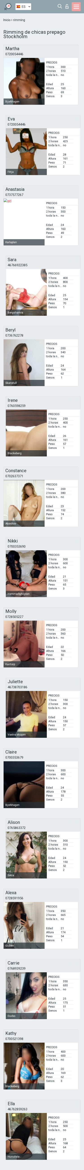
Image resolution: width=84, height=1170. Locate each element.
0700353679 (14, 758)
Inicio (7, 20)
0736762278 (14, 335)
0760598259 (17, 406)
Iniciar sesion (68, 5)
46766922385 (17, 265)
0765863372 (17, 828)
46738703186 (17, 687)
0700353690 (17, 546)
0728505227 (14, 617)
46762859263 (17, 1109)
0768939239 (17, 969)
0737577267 (14, 195)
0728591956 (14, 898)
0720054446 (14, 54)
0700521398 (14, 1039)
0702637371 (14, 476)
